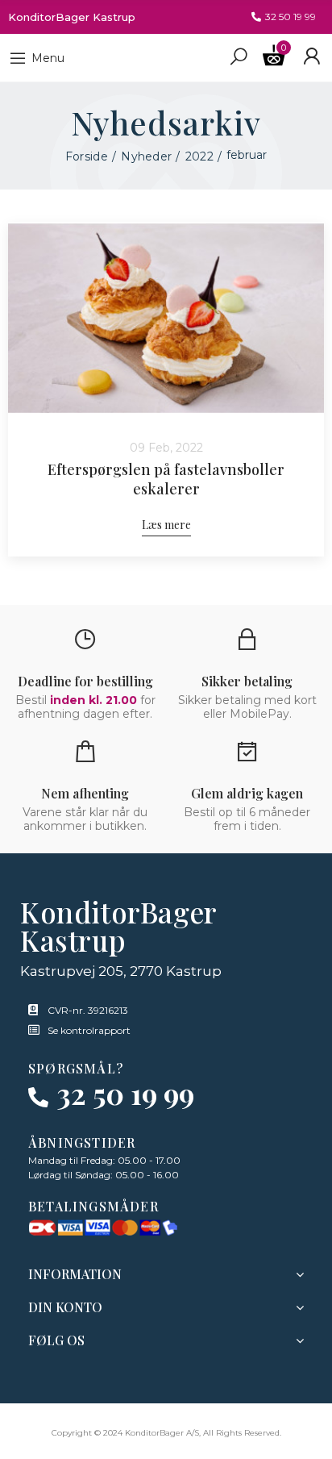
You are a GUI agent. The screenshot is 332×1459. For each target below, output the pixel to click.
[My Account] (311, 56)
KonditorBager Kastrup (71, 16)
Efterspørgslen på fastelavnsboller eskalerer (166, 479)
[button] (283, 17)
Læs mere (166, 524)
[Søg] (238, 56)
